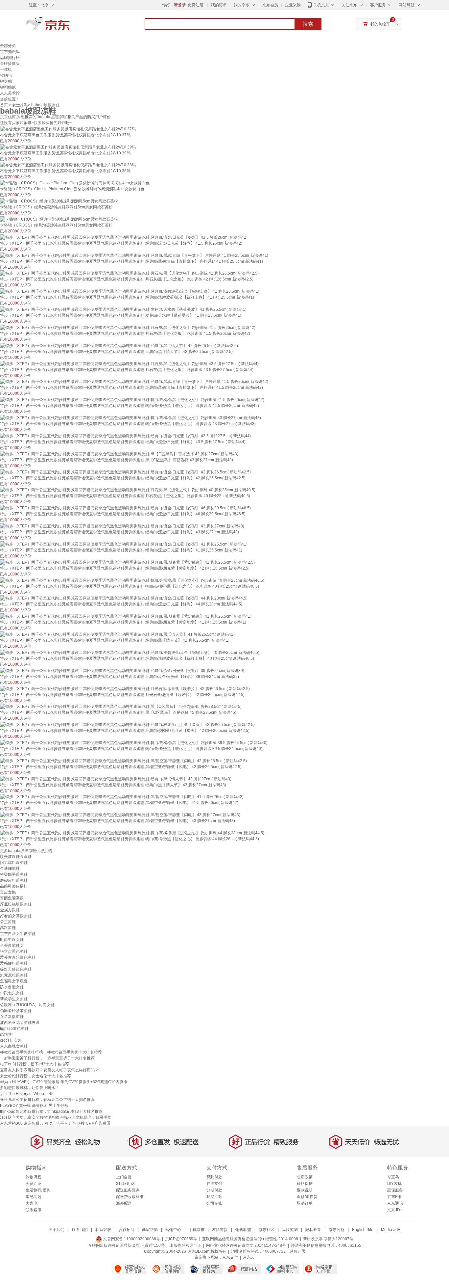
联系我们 (80, 1229)
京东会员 (270, 5)
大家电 (31, 1203)
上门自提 (124, 1177)
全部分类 (8, 45)
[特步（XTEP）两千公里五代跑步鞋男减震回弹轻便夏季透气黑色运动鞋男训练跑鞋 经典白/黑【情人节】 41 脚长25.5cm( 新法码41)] (117, 634)
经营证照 (297, 1251)
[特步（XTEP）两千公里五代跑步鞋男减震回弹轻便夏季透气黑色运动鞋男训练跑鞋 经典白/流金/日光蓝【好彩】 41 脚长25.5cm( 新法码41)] (124, 544)
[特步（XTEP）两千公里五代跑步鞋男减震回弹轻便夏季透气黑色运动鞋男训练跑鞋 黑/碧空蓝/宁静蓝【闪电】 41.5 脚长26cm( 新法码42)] (122, 796)
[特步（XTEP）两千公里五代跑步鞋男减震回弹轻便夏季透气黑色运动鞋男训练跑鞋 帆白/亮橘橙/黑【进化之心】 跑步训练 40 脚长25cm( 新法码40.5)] (132, 580)
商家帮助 (150, 1229)
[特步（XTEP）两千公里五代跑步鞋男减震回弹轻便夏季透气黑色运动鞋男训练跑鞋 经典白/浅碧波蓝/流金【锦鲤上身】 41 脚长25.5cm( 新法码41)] (129, 291)
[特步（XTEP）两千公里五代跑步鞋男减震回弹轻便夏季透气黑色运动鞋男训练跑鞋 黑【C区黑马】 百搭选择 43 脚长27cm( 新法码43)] (119, 453)
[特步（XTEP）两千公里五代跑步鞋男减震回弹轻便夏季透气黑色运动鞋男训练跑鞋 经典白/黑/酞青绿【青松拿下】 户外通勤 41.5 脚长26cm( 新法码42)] (134, 381)
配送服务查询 (128, 1190)
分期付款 (214, 1190)
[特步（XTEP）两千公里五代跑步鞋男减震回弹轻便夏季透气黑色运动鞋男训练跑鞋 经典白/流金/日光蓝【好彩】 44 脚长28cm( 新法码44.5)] (124, 598)
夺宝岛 (393, 1177)
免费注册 (195, 5)
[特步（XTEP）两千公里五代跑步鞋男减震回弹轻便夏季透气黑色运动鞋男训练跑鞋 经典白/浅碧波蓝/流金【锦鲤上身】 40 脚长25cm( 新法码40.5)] (129, 652)
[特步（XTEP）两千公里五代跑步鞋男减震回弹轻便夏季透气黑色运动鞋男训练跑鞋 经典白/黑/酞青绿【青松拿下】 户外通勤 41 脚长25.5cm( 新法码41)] (134, 255)
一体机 (6, 69)
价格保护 (305, 1183)
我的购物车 (380, 24)
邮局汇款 (214, 1196)
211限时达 (125, 1183)
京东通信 (395, 1203)
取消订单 (305, 1203)
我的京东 (241, 5)
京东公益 (336, 1229)
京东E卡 (394, 1196)
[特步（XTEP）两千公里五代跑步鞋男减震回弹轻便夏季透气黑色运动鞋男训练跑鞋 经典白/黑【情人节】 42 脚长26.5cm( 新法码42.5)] (119, 345)
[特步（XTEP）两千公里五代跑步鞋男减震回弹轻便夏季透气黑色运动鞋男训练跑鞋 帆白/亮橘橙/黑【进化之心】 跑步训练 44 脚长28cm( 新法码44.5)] (132, 832)
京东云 (249, 1257)
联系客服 (33, 1210)
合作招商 (126, 1229)
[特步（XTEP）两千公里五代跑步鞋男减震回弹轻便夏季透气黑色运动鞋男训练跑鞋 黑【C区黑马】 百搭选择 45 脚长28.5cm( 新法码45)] (121, 706)
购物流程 (33, 1177)
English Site (362, 1229)
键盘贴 (6, 81)
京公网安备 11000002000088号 (131, 1239)
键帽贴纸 (8, 87)
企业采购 (293, 5)
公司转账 (214, 1203)
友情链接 (220, 1229)
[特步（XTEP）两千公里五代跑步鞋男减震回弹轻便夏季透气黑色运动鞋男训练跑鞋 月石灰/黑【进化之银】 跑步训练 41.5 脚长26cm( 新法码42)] (127, 327)
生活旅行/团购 (38, 1190)
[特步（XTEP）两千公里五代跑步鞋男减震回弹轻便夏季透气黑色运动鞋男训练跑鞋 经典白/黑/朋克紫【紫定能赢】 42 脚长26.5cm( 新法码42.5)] (127, 562)
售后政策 (305, 1177)
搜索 (308, 24)
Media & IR (391, 1229)
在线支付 (214, 1183)
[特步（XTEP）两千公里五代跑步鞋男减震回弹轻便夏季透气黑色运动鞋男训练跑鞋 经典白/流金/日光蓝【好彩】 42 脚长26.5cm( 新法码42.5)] (125, 471)
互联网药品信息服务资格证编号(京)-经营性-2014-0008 (250, 1239)
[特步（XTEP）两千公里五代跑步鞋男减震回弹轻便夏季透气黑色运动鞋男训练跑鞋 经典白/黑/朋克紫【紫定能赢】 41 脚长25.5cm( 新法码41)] (125, 616)
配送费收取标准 (130, 1196)
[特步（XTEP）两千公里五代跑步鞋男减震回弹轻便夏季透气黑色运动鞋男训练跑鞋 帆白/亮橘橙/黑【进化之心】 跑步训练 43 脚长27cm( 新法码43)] (130, 417)
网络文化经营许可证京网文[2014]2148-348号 (246, 1245)
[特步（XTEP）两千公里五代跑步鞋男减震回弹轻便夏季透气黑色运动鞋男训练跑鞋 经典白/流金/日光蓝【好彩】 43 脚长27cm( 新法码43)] (122, 525)
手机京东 (321, 5)
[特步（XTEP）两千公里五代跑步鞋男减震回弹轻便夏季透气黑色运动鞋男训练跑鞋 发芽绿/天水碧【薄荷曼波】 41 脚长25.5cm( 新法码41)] (123, 309)
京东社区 (266, 1229)
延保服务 (395, 1190)
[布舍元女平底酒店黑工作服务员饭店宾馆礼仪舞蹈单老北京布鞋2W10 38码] (68, 165)
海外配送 (124, 1203)
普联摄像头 (10, 63)
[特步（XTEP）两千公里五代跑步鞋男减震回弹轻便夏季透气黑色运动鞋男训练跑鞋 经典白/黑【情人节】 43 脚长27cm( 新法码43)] (115, 778)
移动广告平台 (56, 1123)
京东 (70, 26)
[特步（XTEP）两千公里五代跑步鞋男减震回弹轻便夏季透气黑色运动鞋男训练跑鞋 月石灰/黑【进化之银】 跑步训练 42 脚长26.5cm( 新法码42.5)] (129, 273)
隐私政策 (313, 1229)
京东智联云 (33, 1123)
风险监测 (290, 1229)
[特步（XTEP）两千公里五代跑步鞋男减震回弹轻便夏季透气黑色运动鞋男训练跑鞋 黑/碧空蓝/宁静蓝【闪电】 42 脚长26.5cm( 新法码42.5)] (123, 760)
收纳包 (6, 75)
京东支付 (230, 1257)
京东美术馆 (10, 93)
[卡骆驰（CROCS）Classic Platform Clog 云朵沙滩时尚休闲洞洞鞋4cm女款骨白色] (75, 182)
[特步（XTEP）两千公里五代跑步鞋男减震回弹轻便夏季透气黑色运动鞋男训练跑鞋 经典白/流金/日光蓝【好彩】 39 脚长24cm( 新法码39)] (122, 670)
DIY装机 (394, 1183)
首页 (4, 105)
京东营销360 (11, 1123)
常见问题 (33, 1196)
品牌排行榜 (10, 57)
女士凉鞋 (20, 105)
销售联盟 (243, 1229)
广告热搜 (77, 1123)
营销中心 (173, 1229)
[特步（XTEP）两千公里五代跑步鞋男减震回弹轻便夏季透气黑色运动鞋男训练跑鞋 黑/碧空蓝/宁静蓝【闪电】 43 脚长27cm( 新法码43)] (120, 814)
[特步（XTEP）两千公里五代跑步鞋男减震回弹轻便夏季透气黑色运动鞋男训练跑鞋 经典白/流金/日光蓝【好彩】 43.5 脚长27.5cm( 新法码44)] (125, 435)
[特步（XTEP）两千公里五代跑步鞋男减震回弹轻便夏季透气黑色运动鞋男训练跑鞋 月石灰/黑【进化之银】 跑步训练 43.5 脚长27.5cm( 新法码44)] (129, 363)
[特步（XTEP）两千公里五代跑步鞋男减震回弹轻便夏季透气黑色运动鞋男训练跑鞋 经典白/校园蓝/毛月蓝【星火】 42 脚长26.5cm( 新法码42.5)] (127, 724)
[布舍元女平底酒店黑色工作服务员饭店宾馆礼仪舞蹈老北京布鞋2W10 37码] (68, 128)
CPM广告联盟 (98, 1123)
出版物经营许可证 (185, 1245)
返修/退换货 (307, 1196)
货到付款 (214, 1177)
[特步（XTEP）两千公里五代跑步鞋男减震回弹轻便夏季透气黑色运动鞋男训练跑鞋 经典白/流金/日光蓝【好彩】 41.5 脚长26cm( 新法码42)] (124, 237)
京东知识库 (10, 51)
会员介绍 (33, 1183)
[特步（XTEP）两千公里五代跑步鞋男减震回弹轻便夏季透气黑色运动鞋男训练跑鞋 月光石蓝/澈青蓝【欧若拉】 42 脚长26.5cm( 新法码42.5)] (125, 688)
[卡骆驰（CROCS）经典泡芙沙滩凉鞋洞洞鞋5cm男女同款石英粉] (59, 201)
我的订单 (219, 5)
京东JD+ (394, 1210)
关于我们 (56, 1229)
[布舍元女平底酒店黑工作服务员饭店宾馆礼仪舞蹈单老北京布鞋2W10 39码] (68, 147)
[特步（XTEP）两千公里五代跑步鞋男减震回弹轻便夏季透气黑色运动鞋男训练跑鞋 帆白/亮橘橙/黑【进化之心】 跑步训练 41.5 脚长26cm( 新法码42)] (132, 399)
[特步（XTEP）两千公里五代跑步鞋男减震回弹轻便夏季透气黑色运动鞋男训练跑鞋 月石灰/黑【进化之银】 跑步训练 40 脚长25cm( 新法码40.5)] (127, 490)
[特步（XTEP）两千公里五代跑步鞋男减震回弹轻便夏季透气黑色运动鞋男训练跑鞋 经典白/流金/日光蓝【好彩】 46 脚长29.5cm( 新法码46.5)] (125, 507)
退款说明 (305, 1190)
